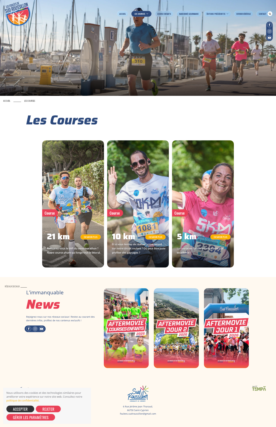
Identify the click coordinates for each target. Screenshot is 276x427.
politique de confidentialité (22, 400)
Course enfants (164, 13)
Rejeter (48, 409)
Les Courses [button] (139, 13)
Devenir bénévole (243, 13)
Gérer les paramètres (31, 417)
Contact (262, 13)
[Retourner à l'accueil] (18, 14)
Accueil (122, 13)
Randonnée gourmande (189, 13)
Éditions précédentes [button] (216, 13)
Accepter (20, 409)
